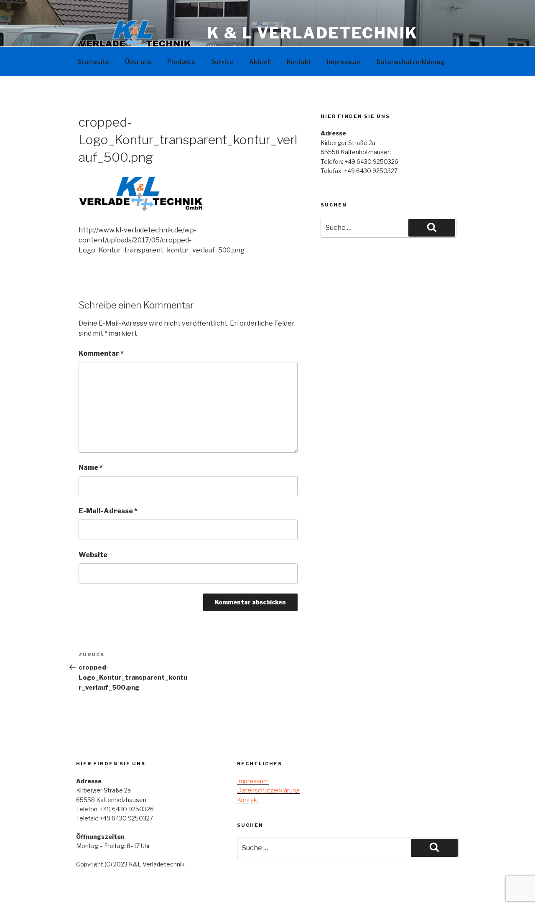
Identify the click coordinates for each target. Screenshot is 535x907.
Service (222, 61)
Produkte (181, 61)
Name (91, 467)
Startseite (93, 61)
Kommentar (101, 353)
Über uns (138, 61)
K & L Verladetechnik (312, 33)
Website (93, 555)
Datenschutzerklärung (411, 61)
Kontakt (299, 61)
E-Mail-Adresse (108, 511)
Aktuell (260, 61)
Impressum (344, 61)
